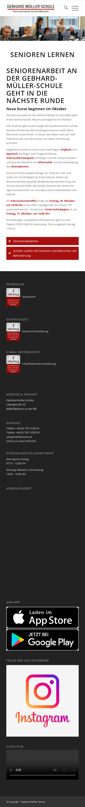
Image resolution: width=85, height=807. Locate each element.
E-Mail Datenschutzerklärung (39, 363)
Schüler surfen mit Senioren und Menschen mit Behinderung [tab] (44, 253)
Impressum (29, 296)
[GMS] (35, 8)
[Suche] (64, 8)
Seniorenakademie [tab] (25, 241)
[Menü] (73, 8)
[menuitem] (64, 8)
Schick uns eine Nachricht (21, 441)
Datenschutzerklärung (35, 331)
